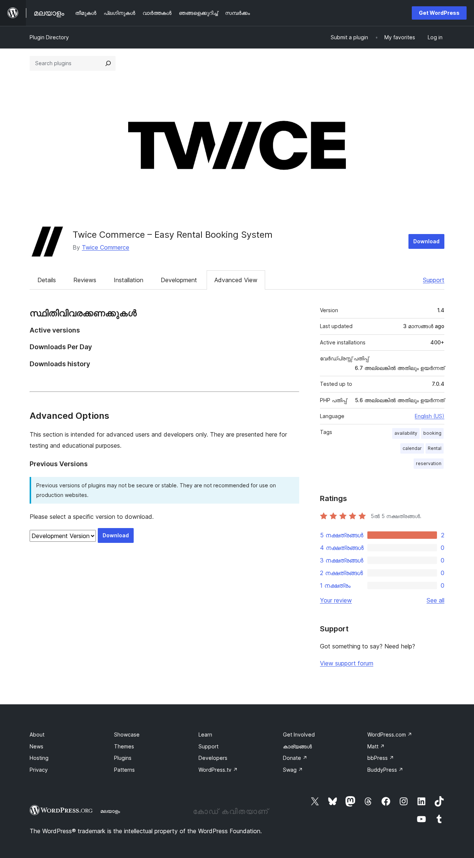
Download (426, 241)
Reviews (84, 280)
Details (46, 280)
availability (405, 433)
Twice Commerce (105, 247)
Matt (376, 746)
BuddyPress (385, 770)
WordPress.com (389, 734)
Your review (336, 600)
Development (179, 280)
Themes (124, 746)
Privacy (39, 770)
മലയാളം (110, 811)
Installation (128, 280)
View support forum (346, 663)
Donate (295, 758)
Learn (205, 734)
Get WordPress (439, 13)
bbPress (380, 758)
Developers (212, 758)
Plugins (122, 758)
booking (432, 433)
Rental (434, 448)
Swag (293, 770)
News (36, 746)
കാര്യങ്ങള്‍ (297, 746)
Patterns (124, 770)
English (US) (429, 416)
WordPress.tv (218, 770)
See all (435, 600)
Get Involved (299, 734)
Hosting (39, 758)
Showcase (127, 734)
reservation (428, 463)
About (37, 734)
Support (433, 280)
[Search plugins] (108, 63)
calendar (412, 448)
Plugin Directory (49, 37)
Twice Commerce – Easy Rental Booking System (173, 234)
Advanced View (235, 280)
